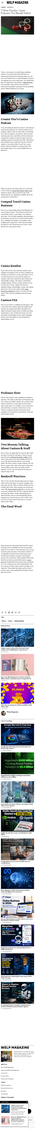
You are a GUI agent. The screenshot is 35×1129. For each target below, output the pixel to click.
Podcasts (10, 7)
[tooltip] (2, 612)
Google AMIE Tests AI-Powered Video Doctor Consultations (15, 862)
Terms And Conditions (7, 1079)
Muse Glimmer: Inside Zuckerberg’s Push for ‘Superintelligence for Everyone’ (15, 891)
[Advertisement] (17, 53)
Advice (4, 621)
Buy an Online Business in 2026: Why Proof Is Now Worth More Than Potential (17, 919)
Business (3, 1091)
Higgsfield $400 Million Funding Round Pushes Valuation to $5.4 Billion (16, 776)
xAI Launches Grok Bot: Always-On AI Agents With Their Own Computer (17, 804)
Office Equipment (6, 1085)
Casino (10, 621)
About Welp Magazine (7, 1067)
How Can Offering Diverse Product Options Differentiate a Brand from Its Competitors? (16, 677)
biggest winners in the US (15, 489)
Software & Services (7, 1088)
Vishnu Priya (5, 836)
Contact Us (4, 1073)
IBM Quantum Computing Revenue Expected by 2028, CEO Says (16, 977)
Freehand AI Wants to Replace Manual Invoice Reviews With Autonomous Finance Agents (16, 1005)
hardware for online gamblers (19, 457)
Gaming (3, 7)
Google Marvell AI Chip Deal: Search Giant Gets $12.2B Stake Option (16, 747)
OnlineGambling (19, 621)
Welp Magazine (12, 712)
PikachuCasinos (28, 82)
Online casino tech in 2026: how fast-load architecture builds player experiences (15, 649)
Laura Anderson (6, 750)
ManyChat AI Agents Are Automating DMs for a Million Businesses (16, 948)
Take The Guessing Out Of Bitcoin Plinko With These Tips (16, 705)
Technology (4, 1094)
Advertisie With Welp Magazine (10, 1070)
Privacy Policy (5, 1076)
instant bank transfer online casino (22, 191)
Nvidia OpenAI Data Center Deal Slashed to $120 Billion (16, 833)
